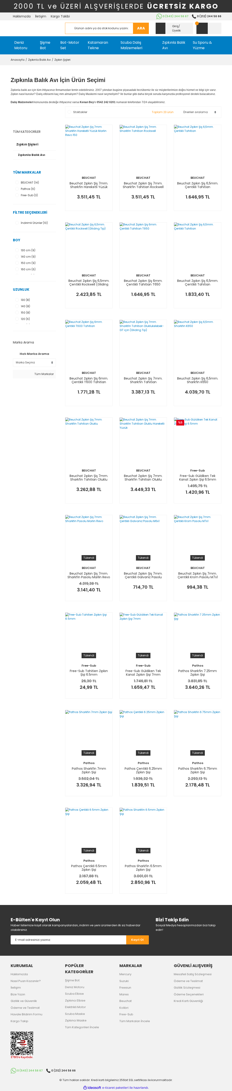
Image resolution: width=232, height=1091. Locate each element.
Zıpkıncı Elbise (75, 1000)
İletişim (40, 16)
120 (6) (25, 319)
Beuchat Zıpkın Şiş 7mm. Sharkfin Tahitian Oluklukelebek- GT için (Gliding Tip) (143, 380)
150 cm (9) (28, 263)
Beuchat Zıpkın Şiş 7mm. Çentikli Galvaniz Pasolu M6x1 (143, 575)
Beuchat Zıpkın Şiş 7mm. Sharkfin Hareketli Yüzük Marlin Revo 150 (89, 185)
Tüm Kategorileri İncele (82, 1027)
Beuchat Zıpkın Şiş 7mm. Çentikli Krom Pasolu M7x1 (198, 575)
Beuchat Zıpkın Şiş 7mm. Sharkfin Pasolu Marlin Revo (89, 575)
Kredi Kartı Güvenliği (188, 1001)
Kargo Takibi (60, 16)
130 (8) (25, 300)
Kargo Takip (19, 1021)
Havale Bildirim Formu (26, 1014)
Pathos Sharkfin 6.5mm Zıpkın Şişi (143, 867)
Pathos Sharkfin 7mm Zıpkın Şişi (89, 770)
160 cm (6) (28, 269)
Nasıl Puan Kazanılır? (26, 981)
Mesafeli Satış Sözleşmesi (193, 974)
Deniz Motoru (74, 987)
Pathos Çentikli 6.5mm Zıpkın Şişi (89, 867)
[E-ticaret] (115, 1088)
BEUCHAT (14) (30, 182)
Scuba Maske (75, 1014)
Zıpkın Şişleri (62, 60)
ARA (141, 28)
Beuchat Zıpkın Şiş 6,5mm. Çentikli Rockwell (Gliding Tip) (88, 282)
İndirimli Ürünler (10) (34, 223)
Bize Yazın (18, 994)
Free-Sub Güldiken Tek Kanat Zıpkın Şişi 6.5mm (197, 477)
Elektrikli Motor (75, 1007)
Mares (124, 994)
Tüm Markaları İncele (134, 1021)
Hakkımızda (22, 16)
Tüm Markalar (44, 374)
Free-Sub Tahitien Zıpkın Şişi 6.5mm (89, 672)
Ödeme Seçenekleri (189, 994)
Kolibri (123, 1008)
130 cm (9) (28, 250)
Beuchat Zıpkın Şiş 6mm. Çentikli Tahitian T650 (143, 282)
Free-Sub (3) (29, 195)
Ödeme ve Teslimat (25, 1008)
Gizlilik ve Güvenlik (24, 1001)
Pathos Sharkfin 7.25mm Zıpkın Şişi (197, 672)
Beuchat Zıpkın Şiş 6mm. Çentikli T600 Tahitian (89, 380)
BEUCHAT (89, 178)
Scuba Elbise (74, 994)
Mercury (125, 974)
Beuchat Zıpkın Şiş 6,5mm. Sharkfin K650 (197, 380)
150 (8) (25, 312)
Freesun (125, 987)
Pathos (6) (28, 189)
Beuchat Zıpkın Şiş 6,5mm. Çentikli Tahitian (197, 185)
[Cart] (208, 28)
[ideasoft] (92, 1088)
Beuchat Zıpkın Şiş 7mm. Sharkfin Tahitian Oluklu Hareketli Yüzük (143, 477)
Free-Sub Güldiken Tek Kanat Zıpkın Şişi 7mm (143, 672)
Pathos (197, 665)
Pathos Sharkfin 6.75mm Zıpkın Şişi (197, 770)
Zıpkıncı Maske (76, 1020)
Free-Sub (197, 470)
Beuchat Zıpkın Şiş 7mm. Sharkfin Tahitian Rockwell (143, 185)
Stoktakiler (80, 112)
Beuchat (125, 1001)
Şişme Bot (72, 980)
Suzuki (124, 981)
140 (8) (25, 306)
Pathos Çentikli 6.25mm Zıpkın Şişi (143, 770)
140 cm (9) (28, 257)
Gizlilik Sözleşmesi (187, 987)
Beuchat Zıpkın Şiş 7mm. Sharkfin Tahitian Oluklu (89, 477)
